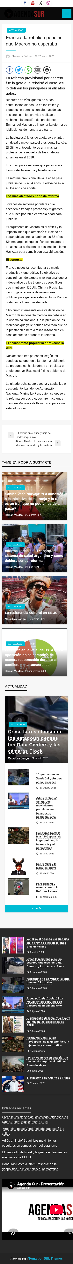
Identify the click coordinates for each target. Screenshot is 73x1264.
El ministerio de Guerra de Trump (48, 1077)
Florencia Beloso (22, 56)
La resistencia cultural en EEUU (31, 613)
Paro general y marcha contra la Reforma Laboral (47, 887)
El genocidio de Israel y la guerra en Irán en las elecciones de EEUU (48, 1021)
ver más (36, 908)
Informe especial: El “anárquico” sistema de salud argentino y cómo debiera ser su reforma (34, 555)
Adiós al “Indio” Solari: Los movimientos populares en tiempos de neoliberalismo (46, 807)
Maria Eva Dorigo (15, 619)
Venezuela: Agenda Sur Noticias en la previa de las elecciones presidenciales (48, 942)
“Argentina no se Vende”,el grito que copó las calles (49, 778)
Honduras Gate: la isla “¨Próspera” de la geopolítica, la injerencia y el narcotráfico (48, 840)
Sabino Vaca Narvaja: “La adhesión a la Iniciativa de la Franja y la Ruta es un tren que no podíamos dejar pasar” (34, 501)
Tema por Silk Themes (45, 1258)
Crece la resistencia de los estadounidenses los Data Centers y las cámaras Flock (35, 741)
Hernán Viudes (14, 514)
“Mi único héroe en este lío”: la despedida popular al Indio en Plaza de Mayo (47, 1061)
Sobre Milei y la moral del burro (46, 865)
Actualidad (16, 30)
